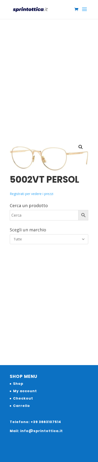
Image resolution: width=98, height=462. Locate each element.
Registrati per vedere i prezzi (31, 193)
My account (25, 391)
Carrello (21, 405)
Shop (18, 383)
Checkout (23, 398)
